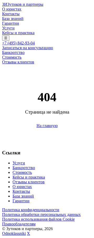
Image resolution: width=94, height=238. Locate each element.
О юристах (11, 9)
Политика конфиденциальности (30, 209)
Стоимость (11, 57)
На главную (47, 125)
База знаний (13, 18)
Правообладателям (19, 224)
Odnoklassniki (14, 233)
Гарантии (10, 23)
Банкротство (13, 52)
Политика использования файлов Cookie (38, 219)
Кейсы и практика (18, 33)
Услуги (8, 28)
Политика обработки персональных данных (41, 214)
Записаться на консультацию (27, 47)
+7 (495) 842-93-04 (18, 43)
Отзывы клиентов (18, 62)
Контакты (11, 14)
